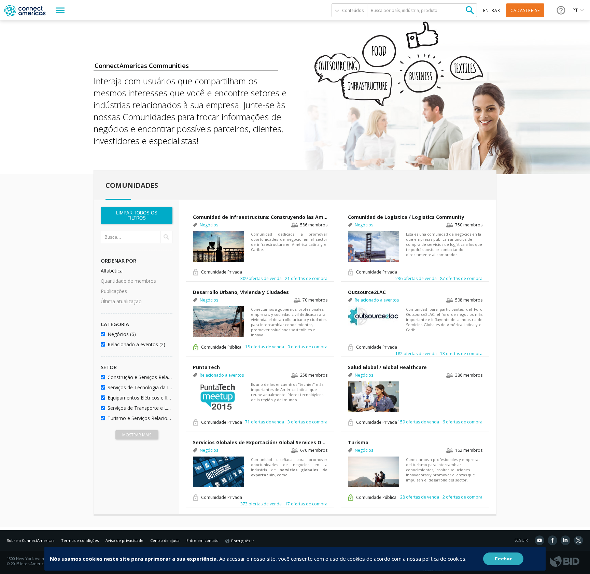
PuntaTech (206, 367)
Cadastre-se (525, 10)
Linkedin (565, 540)
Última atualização (121, 301)
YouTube (539, 540)
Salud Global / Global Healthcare (387, 367)
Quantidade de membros (128, 281)
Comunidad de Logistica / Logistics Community (406, 217)
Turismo (358, 442)
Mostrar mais (136, 435)
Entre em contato (202, 540)
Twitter (578, 540)
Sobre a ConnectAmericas (30, 540)
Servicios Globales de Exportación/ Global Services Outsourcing (260, 442)
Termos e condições (80, 540)
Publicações (114, 291)
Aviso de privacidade (124, 540)
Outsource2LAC (367, 292)
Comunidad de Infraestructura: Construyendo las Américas (260, 217)
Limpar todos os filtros (136, 215)
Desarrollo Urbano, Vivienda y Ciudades (241, 292)
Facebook (552, 540)
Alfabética (112, 270)
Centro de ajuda (165, 540)
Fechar (503, 558)
